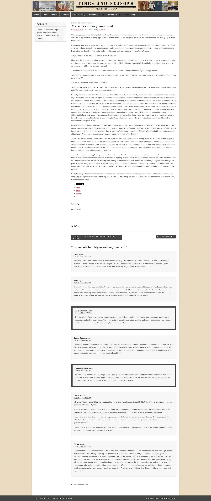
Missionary (89, 23)
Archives (65, 15)
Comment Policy (78, 15)
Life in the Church (78, 23)
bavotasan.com (171, 498)
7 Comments (101, 29)
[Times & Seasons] (105, 6)
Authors (54, 15)
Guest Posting (129, 15)
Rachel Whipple (78, 29)
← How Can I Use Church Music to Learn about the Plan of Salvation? (94, 237)
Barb (76, 281)
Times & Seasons (52, 498)
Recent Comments (96, 15)
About (44, 15)
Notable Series (114, 15)
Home (36, 15)
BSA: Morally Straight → (166, 236)
